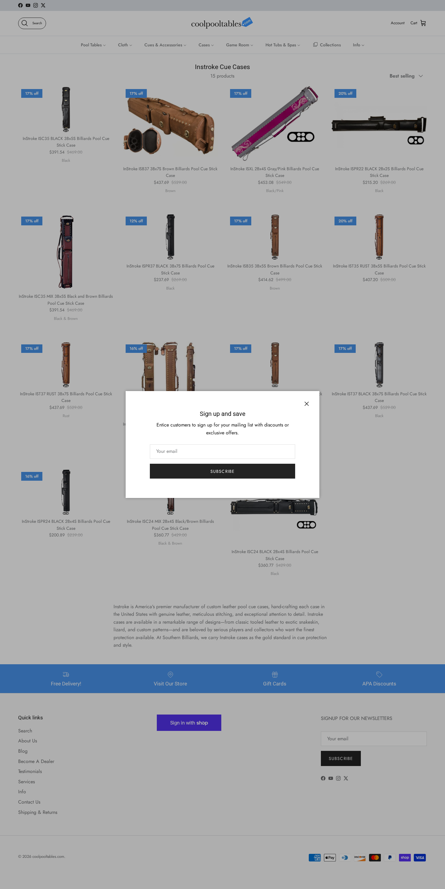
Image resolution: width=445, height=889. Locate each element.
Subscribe (222, 471)
